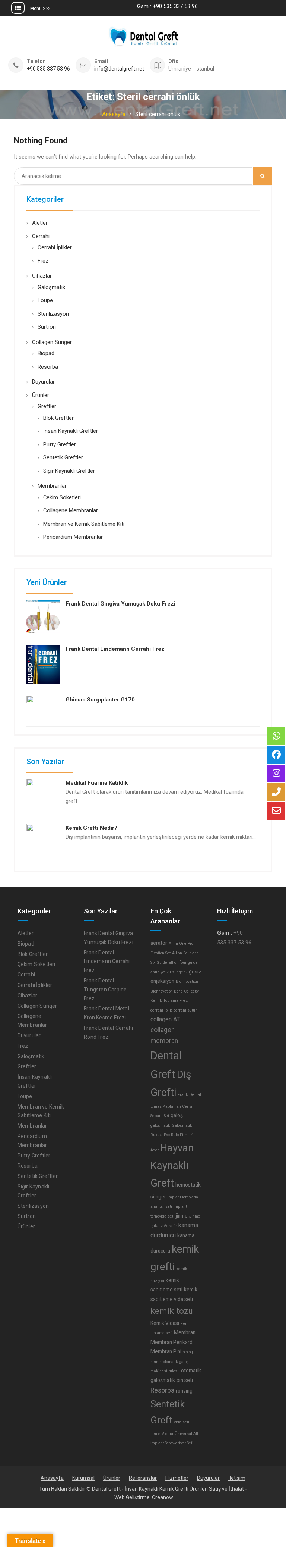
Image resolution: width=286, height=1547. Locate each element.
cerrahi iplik (161, 1010)
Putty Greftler (59, 444)
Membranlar (52, 485)
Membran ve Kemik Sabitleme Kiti (83, 524)
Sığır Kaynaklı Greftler (69, 471)
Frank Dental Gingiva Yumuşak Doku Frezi (120, 603)
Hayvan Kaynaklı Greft (172, 1165)
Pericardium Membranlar (73, 537)
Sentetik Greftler (63, 457)
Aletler (40, 222)
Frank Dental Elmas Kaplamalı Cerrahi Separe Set (175, 1105)
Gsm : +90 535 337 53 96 (167, 6)
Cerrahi (41, 236)
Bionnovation (187, 981)
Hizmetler (176, 1478)
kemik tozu (171, 1311)
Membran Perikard (171, 1342)
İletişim (236, 1478)
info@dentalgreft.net (119, 69)
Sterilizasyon (53, 313)
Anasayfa (52, 1478)
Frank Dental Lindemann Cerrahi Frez (115, 649)
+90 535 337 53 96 (48, 69)
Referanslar (143, 1478)
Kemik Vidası (164, 1323)
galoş (177, 1115)
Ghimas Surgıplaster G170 (100, 699)
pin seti (185, 1380)
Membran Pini (165, 1351)
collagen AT (165, 1019)
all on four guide (183, 962)
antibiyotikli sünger (167, 972)
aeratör (158, 943)
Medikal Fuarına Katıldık (97, 782)
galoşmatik (160, 1125)
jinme (182, 1216)
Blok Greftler (58, 418)
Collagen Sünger (52, 342)
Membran (185, 1332)
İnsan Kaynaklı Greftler (70, 431)
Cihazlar (42, 275)
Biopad (46, 353)
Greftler (47, 406)
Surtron (47, 327)
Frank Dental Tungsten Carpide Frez (105, 989)
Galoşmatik (51, 287)
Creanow (162, 1497)
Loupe (45, 300)
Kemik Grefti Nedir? (91, 828)
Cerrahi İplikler (55, 247)
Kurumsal (83, 1478)
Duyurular (43, 381)
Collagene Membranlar (70, 510)
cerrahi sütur (185, 1010)
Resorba (48, 366)
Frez (43, 260)
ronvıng (184, 1391)
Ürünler (40, 395)
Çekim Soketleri (62, 497)
